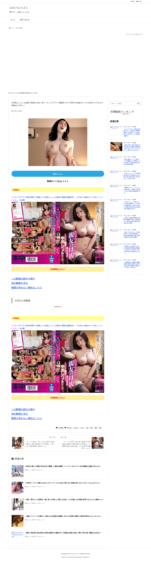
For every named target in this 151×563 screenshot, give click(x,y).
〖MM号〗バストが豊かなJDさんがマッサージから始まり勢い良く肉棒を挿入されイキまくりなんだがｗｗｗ (62, 483)
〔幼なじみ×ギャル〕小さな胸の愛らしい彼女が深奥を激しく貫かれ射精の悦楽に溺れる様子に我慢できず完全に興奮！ (132, 234)
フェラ (82, 427)
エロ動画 (20, 28)
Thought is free (85, 557)
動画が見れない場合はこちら (26, 287)
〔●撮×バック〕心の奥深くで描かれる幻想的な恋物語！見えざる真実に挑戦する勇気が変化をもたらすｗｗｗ (63, 516)
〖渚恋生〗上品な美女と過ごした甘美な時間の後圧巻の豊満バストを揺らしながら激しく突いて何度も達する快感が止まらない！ (132, 249)
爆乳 (96, 427)
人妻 (87, 427)
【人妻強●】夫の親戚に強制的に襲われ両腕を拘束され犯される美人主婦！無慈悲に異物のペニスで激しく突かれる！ (132, 265)
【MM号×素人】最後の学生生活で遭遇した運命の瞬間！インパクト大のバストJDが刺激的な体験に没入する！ (63, 466)
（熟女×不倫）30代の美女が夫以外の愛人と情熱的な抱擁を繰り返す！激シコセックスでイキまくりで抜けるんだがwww (132, 147)
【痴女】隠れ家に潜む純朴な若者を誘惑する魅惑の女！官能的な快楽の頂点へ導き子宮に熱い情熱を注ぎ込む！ (63, 533)
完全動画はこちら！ (57, 269)
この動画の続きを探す (23, 278)
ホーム (12, 28)
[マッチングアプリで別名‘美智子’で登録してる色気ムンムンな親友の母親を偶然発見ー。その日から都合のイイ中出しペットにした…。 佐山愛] (57, 233)
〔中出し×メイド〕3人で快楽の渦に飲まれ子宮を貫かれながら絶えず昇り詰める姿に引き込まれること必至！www (132, 176)
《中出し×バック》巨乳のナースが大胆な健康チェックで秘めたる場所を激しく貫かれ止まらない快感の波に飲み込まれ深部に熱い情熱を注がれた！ (132, 205)
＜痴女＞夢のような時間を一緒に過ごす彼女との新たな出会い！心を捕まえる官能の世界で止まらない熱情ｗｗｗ (64, 499)
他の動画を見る (19, 283)
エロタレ (75, 427)
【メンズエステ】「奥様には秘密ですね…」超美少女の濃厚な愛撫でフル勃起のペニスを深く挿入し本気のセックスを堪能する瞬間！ (132, 132)
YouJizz (69, 427)
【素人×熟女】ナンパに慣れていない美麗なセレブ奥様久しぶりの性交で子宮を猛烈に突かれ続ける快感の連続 (132, 161)
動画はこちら (58, 174)
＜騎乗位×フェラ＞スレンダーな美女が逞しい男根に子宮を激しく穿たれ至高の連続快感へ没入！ (132, 190)
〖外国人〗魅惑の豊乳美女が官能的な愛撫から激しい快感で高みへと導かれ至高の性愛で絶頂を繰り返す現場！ (132, 220)
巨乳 (91, 427)
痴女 (100, 427)
